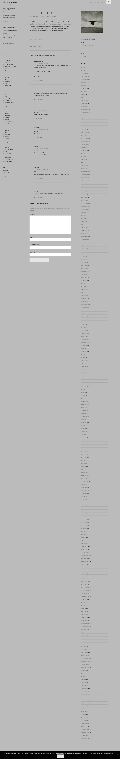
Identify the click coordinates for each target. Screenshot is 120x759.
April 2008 (83, 682)
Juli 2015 (83, 425)
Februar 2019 (84, 298)
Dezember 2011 (85, 552)
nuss (6, 132)
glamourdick (8, 85)
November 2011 (85, 555)
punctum (7, 136)
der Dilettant (8, 75)
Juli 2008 (83, 673)
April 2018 (83, 327)
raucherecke (8, 138)
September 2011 (85, 561)
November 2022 (85, 174)
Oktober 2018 (84, 310)
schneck (43, 16)
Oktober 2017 (84, 345)
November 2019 (85, 271)
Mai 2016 (83, 395)
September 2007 (85, 703)
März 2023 (83, 165)
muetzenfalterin (9, 121)
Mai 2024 (83, 127)
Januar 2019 (84, 301)
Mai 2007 (83, 714)
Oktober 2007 (84, 700)
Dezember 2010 (85, 587)
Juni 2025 (83, 91)
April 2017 (83, 363)
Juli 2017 (83, 354)
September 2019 (85, 277)
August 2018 (84, 316)
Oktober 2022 (84, 177)
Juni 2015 (83, 428)
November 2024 (85, 112)
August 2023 (84, 150)
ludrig (4, 19)
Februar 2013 (84, 511)
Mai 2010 (83, 608)
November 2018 (85, 307)
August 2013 (84, 493)
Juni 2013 (83, 499)
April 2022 (83, 192)
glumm (6, 87)
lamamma (7, 104)
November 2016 (85, 378)
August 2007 (84, 706)
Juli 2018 (83, 319)
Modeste (7, 117)
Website (32, 252)
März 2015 (83, 437)
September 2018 (85, 313)
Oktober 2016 (84, 381)
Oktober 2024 (84, 115)
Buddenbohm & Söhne (10, 66)
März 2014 (83, 472)
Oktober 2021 (84, 209)
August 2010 (84, 599)
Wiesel (4, 35)
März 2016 (83, 401)
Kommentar (34, 214)
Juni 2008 (83, 676)
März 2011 (83, 578)
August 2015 (84, 422)
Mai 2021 (83, 221)
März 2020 (83, 262)
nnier (6, 128)
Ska (82, 51)
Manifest (97, 2)
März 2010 (83, 614)
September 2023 (85, 147)
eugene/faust (8, 81)
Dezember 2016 (85, 375)
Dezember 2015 (85, 410)
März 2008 (83, 685)
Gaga (6, 83)
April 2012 (83, 540)
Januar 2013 (84, 514)
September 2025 (85, 85)
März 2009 (83, 649)
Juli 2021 (83, 215)
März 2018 (83, 330)
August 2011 (84, 564)
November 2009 (85, 626)
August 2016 (84, 386)
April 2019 (83, 292)
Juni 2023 (83, 156)
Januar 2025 (84, 106)
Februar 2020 (84, 265)
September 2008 (85, 667)
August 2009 (84, 635)
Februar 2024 (84, 132)
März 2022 (83, 195)
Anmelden (5, 170)
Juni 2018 (83, 322)
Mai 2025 (83, 94)
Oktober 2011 (84, 558)
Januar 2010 (84, 620)
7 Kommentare (52, 16)
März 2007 (83, 720)
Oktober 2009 (84, 629)
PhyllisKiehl (8, 134)
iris (6, 92)
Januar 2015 (84, 443)
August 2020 (84, 248)
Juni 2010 (83, 605)
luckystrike (7, 106)
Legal (103, 2)
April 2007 (83, 717)
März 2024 (83, 129)
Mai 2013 (83, 502)
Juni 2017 (83, 357)
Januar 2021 (84, 233)
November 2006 (85, 732)
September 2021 (85, 212)
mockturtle (7, 115)
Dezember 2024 (85, 109)
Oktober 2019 (84, 274)
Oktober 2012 (84, 522)
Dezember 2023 (85, 138)
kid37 (6, 96)
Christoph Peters (9, 70)
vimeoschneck (8, 161)
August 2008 (84, 670)
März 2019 (83, 295)
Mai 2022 (83, 189)
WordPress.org (6, 176)
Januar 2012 (84, 549)
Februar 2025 (84, 103)
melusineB (7, 111)
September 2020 (85, 245)
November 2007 (85, 697)
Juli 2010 (83, 602)
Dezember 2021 (85, 203)
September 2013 (85, 490)
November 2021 (85, 206)
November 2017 (85, 342)
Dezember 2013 (85, 481)
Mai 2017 (83, 360)
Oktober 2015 (84, 416)
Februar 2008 (84, 688)
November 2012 (85, 519)
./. (35, 47)
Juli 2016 (83, 389)
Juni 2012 (83, 534)
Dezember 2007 (85, 694)
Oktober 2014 (84, 451)
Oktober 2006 (84, 735)
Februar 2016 (84, 404)
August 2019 (84, 280)
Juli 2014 (83, 460)
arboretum (7, 62)
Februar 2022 (84, 197)
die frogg (7, 79)
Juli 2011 (83, 567)
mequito (7, 113)
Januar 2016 (84, 407)
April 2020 (83, 259)
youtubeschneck (9, 159)
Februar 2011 (84, 581)
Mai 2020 (83, 256)
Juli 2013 (83, 496)
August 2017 (84, 351)
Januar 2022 (84, 200)
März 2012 (83, 543)
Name (32, 237)
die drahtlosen (84, 56)
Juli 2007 (83, 709)
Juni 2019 (83, 286)
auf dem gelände (9, 64)
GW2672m (5, 21)
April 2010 (83, 611)
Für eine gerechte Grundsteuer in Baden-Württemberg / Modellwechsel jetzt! (9, 15)
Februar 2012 (84, 546)
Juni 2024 (83, 124)
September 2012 (85, 525)
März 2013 (83, 508)
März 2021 (83, 227)
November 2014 (85, 449)
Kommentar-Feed (7, 174)
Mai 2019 (83, 289)
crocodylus (7, 73)
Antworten (38, 80)
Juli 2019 (83, 283)
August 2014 (84, 457)
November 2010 (85, 590)
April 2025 (83, 97)
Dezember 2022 (85, 171)
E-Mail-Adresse (35, 244)
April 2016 (83, 398)
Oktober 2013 (84, 487)
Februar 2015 (84, 440)
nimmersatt (8, 126)
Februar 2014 (84, 475)
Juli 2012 (83, 531)
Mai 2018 (83, 324)
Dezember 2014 (85, 446)
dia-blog (7, 77)
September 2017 (85, 348)
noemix (7, 130)
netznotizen (8, 123)
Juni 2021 (83, 218)
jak (5, 94)
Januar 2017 (84, 372)
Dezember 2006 (85, 729)
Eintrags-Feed (6, 172)
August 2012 (84, 528)
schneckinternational (10, 2)
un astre (7, 147)
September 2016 (85, 384)
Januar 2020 (84, 268)
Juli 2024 (83, 121)
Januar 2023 (84, 168)
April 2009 (83, 646)
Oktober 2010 (84, 593)
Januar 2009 (84, 655)
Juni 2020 (83, 254)
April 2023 (83, 162)
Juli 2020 (83, 251)
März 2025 (83, 100)
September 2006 (85, 738)
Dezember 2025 (85, 79)
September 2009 (85, 632)
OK (60, 756)
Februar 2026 (84, 76)
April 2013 (83, 505)
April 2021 (83, 224)
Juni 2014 (83, 463)
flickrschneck (8, 157)
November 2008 (85, 661)
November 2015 (85, 413)
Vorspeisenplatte (9, 149)
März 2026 (83, 73)
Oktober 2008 (84, 664)
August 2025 (84, 88)
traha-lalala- (36, 41)
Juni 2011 (83, 570)
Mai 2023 (83, 159)
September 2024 (85, 118)
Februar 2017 (84, 369)
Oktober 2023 (84, 144)
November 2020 (85, 239)
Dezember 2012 (85, 517)
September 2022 (85, 180)
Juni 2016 (83, 392)
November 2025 (85, 82)
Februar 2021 (84, 230)
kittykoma (7, 98)
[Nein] (118, 755)
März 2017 (83, 366)
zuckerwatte (8, 153)
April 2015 (83, 434)
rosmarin (36, 89)
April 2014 (83, 469)
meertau (7, 109)
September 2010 (85, 596)
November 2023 (85, 141)
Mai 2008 (83, 679)
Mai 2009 (83, 644)
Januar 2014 (84, 478)
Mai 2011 (83, 573)
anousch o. (7, 58)
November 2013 (85, 484)
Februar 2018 (84, 333)
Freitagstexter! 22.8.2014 (87, 45)
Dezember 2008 (85, 658)
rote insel (7, 140)
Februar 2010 (84, 617)
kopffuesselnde (8, 100)
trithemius (7, 145)
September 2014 (85, 454)
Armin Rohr (7, 60)
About (91, 2)
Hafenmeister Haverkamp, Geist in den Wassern (10, 32)
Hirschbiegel (8, 90)
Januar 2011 (84, 584)
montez (7, 119)
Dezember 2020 (85, 236)
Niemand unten (6, 12)
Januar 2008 (84, 691)
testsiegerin (8, 143)
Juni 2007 (83, 711)
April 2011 (83, 576)
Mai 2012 (83, 537)
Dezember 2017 (85, 339)
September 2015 (85, 419)
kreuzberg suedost (9, 102)
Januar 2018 (84, 336)
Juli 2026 (83, 67)
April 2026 (83, 70)
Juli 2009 (83, 638)
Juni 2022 (83, 186)
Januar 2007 (84, 726)
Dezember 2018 (85, 304)
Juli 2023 (83, 153)
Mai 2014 (83, 466)
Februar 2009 (84, 652)
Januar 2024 (84, 135)
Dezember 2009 (85, 623)
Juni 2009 (83, 641)
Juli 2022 (83, 183)
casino (6, 68)
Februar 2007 (84, 723)
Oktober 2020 (84, 242)
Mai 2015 (83, 431)
